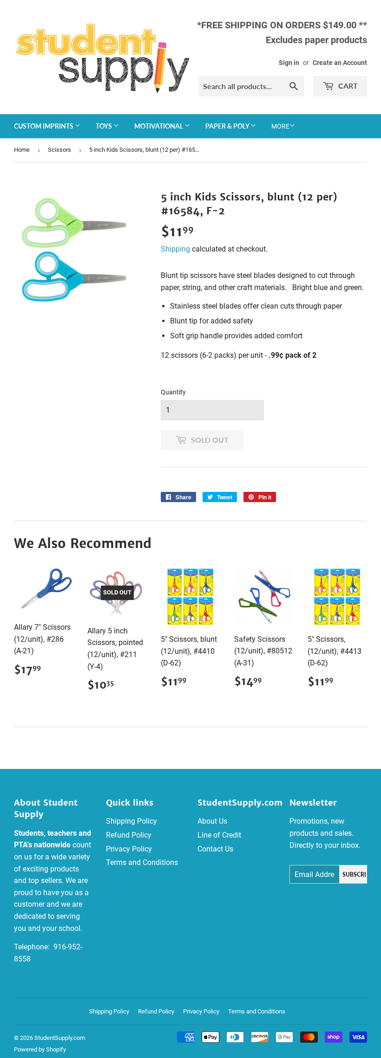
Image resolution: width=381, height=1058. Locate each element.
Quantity (173, 392)
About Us (212, 821)
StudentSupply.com (59, 1037)
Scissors (59, 149)
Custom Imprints (44, 126)
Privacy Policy (129, 849)
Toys (104, 126)
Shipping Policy (131, 821)
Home (22, 149)
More (280, 126)
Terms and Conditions (142, 862)
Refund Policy (128, 835)
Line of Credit (219, 835)
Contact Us (215, 849)
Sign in (289, 62)
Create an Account (340, 62)
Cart (347, 85)
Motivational (159, 126)
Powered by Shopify (40, 1049)
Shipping (175, 249)
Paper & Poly (227, 126)
